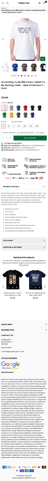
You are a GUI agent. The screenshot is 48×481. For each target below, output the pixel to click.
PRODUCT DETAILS (11, 186)
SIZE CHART (8, 240)
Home (3, 8)
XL (19, 126)
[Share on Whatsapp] (32, 76)
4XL (37, 126)
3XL (31, 126)
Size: (11, 122)
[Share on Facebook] (18, 76)
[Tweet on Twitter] (22, 76)
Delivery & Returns (26, 133)
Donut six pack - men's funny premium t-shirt (12, 294)
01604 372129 (6, 348)
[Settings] (39, 3)
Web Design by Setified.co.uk (24, 478)
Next (45, 39)
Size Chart (18, 122)
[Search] (7, 3)
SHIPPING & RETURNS (12, 247)
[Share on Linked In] (28, 76)
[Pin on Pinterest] (25, 76)
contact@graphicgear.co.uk (12, 351)
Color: (7, 103)
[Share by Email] (35, 76)
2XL (25, 126)
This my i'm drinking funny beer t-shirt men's (35, 294)
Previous (3, 39)
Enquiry (41, 133)
